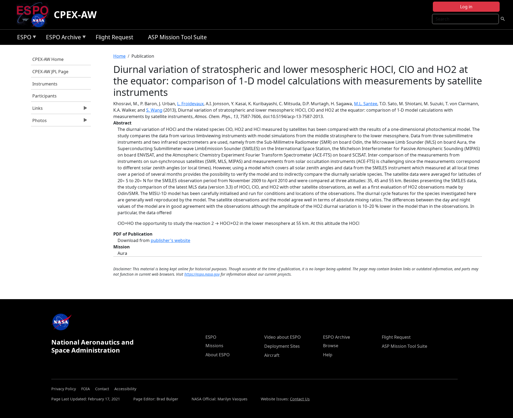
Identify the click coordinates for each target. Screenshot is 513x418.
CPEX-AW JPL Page (50, 72)
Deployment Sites (282, 346)
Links (37, 109)
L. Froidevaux (190, 104)
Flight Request (114, 37)
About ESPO (217, 355)
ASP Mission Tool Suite (177, 37)
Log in (466, 7)
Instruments (44, 84)
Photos (39, 122)
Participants (44, 96)
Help (327, 355)
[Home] (34, 14)
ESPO (22, 38)
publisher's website (170, 240)
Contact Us (300, 398)
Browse (330, 346)
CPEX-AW (75, 14)
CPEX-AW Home (48, 59)
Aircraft (271, 355)
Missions (214, 346)
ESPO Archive (62, 38)
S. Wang (154, 110)
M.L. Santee (365, 104)
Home (119, 56)
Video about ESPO (282, 337)
